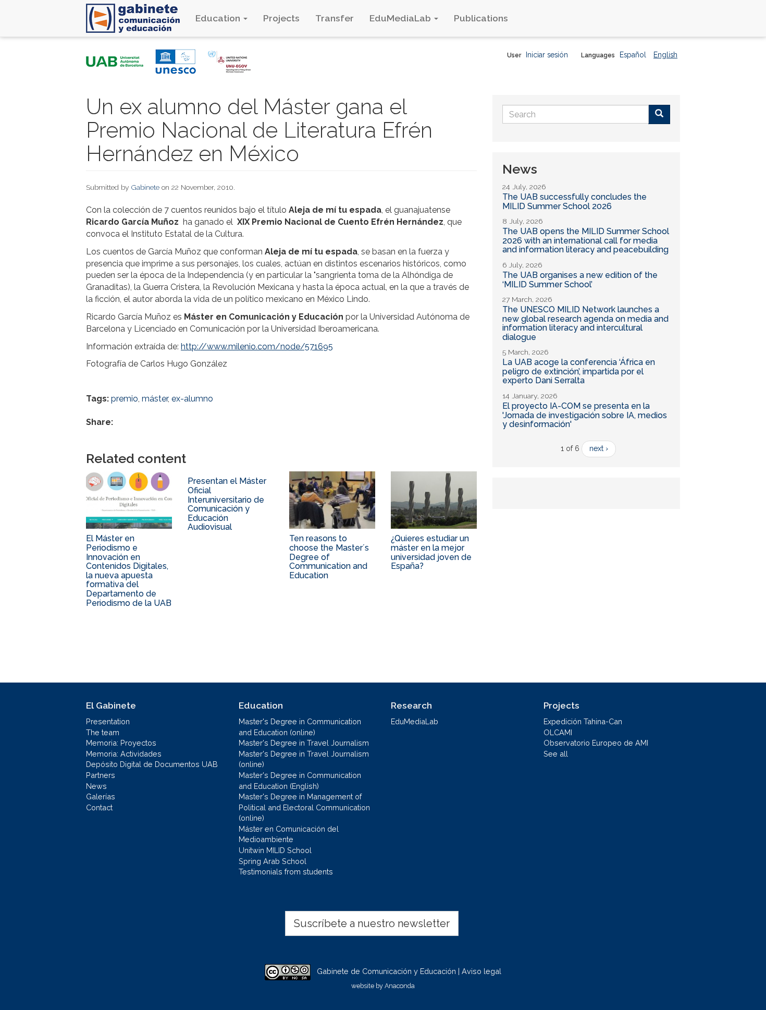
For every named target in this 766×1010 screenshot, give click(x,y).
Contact (99, 807)
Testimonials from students (286, 871)
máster (155, 399)
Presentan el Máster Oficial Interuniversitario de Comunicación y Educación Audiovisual (227, 504)
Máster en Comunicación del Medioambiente (289, 834)
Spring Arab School (272, 861)
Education (218, 18)
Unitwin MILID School (275, 850)
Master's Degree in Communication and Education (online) (300, 727)
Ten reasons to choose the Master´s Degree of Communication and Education (329, 556)
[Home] (137, 18)
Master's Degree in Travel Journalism (304, 742)
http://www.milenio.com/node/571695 (257, 346)
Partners (100, 775)
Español (633, 55)
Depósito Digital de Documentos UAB (152, 764)
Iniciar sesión (547, 55)
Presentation (108, 721)
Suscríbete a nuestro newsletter (372, 923)
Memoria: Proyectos (121, 742)
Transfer (334, 18)
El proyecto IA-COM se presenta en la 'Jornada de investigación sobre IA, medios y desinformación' (584, 415)
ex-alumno (192, 399)
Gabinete (145, 187)
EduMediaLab (401, 18)
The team (102, 732)
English (665, 55)
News (96, 786)
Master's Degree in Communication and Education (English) (300, 780)
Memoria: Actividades (124, 753)
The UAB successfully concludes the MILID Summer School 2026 (574, 201)
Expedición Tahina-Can (582, 721)
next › (598, 448)
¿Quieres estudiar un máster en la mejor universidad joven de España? (431, 552)
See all (555, 753)
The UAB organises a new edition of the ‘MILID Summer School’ (580, 279)
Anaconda (400, 986)
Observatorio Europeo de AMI (595, 742)
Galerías (100, 796)
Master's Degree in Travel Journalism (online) (304, 759)
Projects (281, 18)
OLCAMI (557, 732)
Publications (481, 18)
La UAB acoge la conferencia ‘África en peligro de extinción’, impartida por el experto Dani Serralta (578, 371)
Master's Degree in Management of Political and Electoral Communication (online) (304, 807)
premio (124, 399)
